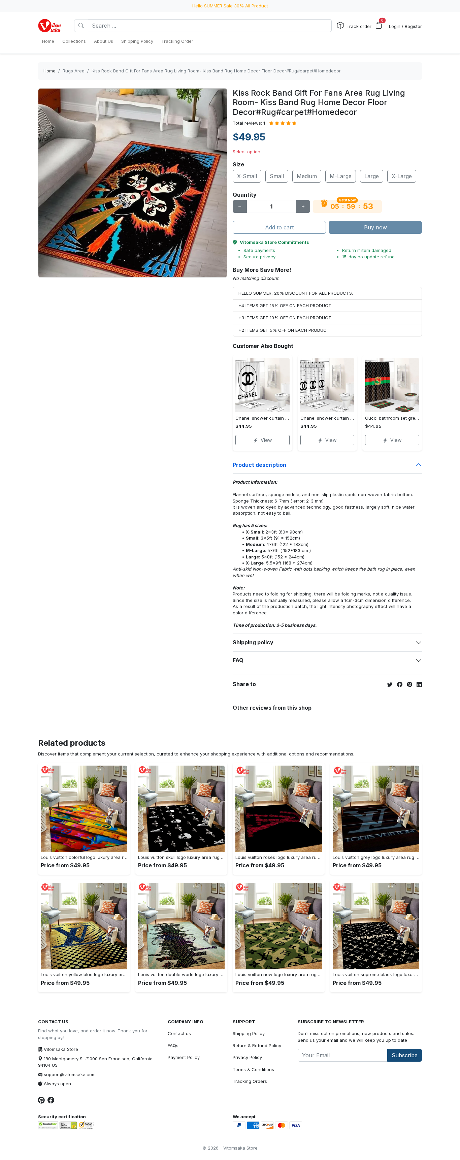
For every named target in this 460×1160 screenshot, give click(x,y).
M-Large (341, 176)
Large (371, 176)
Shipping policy (253, 642)
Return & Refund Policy (257, 1045)
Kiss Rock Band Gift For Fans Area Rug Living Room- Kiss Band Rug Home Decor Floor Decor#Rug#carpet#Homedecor (216, 70)
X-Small (247, 176)
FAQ (238, 660)
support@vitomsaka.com (70, 1074)
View (266, 440)
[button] (378, 26)
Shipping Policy (249, 1033)
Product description (259, 464)
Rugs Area (74, 70)
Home (49, 70)
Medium (307, 176)
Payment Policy (184, 1057)
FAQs (173, 1045)
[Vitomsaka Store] (50, 25)
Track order (359, 26)
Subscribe (405, 1055)
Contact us (179, 1033)
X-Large (402, 176)
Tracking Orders (250, 1081)
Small (277, 176)
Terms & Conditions (253, 1069)
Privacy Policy (247, 1057)
